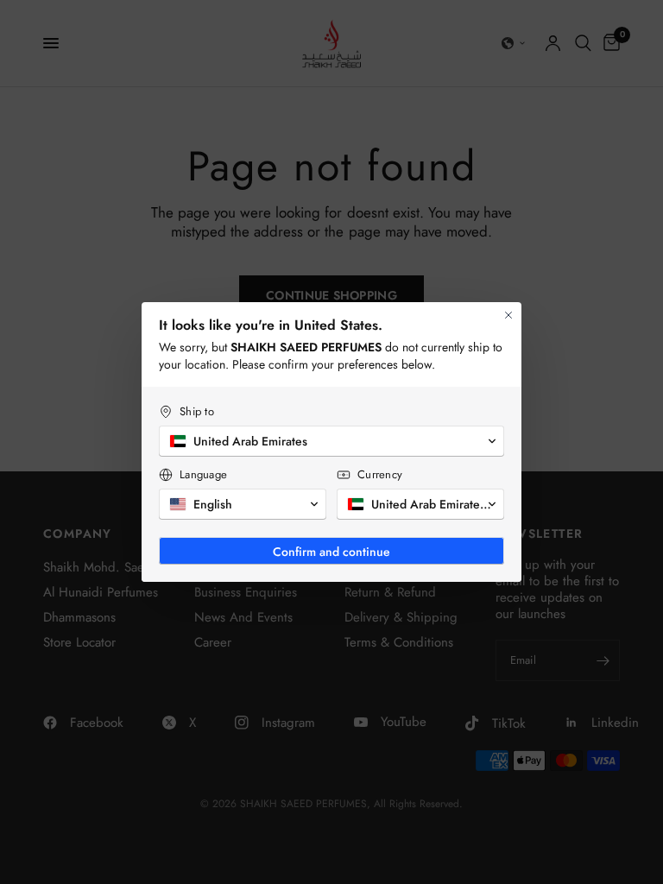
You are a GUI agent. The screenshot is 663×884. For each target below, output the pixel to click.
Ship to (197, 411)
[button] (331, 441)
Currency (379, 474)
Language (203, 474)
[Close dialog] (508, 315)
